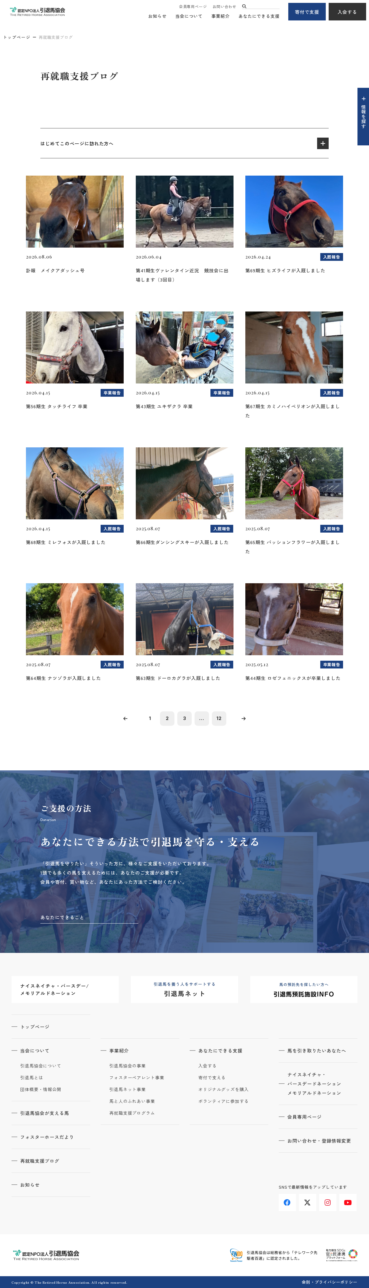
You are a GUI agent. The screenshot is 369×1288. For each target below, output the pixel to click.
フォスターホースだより (47, 1136)
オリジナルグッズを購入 (223, 1089)
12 (219, 718)
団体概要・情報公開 (40, 1089)
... (201, 718)
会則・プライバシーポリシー (329, 1282)
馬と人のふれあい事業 (132, 1101)
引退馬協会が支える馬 (44, 1113)
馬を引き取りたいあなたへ (316, 1050)
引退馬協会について (40, 1066)
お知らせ (157, 16)
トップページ (17, 37)
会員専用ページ (193, 6)
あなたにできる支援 (259, 16)
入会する (347, 11)
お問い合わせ (224, 6)
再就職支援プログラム (132, 1113)
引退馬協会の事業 (127, 1066)
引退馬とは (31, 1077)
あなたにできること (62, 917)
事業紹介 (220, 16)
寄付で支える (212, 1077)
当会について (189, 16)
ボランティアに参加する (223, 1101)
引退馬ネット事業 (127, 1089)
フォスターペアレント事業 (136, 1077)
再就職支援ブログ (39, 1160)
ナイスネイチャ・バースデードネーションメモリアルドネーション (314, 1083)
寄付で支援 (307, 11)
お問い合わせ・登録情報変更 (319, 1140)
